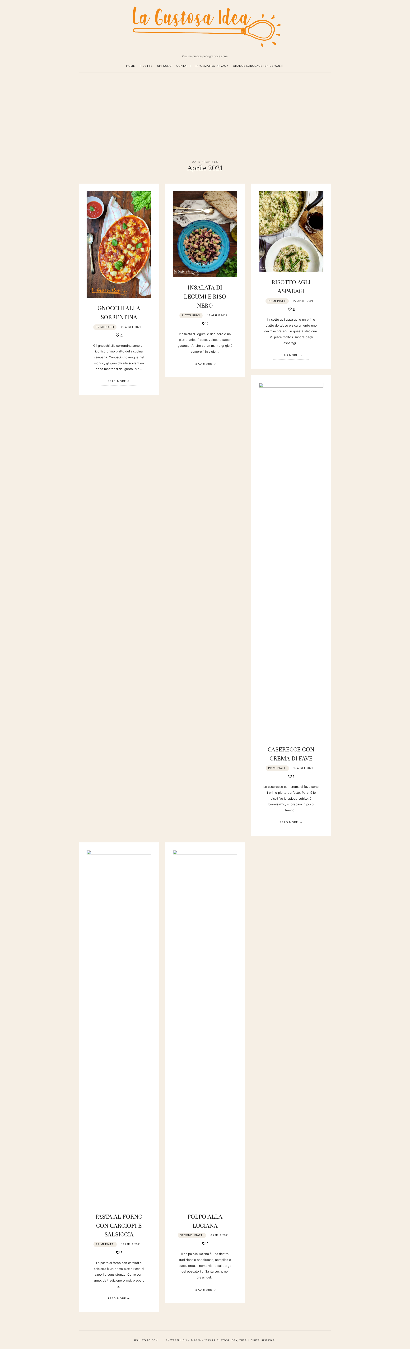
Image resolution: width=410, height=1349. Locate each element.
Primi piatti (105, 327)
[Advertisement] (205, 113)
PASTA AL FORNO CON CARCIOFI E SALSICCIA (119, 1225)
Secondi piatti (192, 1235)
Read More (117, 381)
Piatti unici (191, 315)
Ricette (146, 65)
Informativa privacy (212, 65)
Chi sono (164, 65)
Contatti (183, 65)
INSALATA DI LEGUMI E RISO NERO (205, 296)
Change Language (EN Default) (258, 65)
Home (130, 65)
